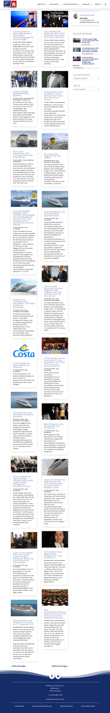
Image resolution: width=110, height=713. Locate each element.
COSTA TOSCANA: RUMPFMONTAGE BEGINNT (21, 93)
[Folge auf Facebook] (52, 676)
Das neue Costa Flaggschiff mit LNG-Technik (52, 156)
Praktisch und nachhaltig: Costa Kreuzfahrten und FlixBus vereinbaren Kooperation (24, 303)
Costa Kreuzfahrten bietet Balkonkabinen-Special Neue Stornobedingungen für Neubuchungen (23, 35)
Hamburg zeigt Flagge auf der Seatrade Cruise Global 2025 (90, 40)
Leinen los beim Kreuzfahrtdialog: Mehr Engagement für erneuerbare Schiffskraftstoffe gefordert (86, 62)
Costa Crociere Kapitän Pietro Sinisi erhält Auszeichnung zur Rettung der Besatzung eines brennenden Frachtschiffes (23, 557)
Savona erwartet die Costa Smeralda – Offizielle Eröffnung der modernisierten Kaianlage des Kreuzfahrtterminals (23, 481)
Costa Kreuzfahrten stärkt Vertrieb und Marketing (21, 365)
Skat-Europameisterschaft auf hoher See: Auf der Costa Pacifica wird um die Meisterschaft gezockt (55, 614)
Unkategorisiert (26, 100)
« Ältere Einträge (18, 666)
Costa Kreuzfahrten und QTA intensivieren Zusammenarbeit (54, 213)
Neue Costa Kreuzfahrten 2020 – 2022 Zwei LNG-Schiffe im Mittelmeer (23, 154)
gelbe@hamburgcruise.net (89, 22)
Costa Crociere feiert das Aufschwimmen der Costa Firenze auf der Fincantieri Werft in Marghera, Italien (55, 483)
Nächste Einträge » (60, 666)
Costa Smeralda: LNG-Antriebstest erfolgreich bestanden (23, 414)
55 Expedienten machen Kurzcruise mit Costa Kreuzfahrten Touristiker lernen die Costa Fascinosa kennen (54, 362)
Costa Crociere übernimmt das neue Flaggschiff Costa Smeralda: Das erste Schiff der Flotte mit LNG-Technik (53, 291)
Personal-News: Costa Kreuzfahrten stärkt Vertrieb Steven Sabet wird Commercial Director (53, 96)
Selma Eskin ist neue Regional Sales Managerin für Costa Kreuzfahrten (53, 554)
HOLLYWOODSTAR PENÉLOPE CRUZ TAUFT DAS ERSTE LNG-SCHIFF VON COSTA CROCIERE (54, 34)
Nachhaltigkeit (17, 100)
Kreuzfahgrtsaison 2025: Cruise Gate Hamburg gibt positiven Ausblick (90, 49)
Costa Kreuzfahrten (27, 42)
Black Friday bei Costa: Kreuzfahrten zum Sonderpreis (53, 426)
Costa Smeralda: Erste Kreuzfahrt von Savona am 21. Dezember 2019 (23, 622)
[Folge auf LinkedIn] (58, 676)
